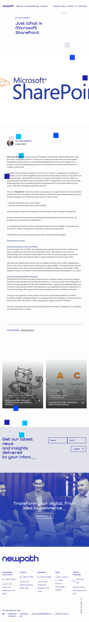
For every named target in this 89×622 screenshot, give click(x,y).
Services (19, 6)
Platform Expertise (31, 6)
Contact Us (43, 516)
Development (27, 330)
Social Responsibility (42, 614)
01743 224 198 (80, 581)
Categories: (13, 330)
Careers (24, 614)
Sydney (23, 572)
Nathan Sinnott (23, 141)
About (63, 6)
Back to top (81, 607)
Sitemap (12, 616)
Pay (20, 616)
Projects (44, 6)
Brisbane (42, 572)
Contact (70, 6)
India (57, 572)
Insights (56, 6)
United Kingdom (77, 573)
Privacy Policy (62, 614)
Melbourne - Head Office (7, 573)
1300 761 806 (82, 6)
